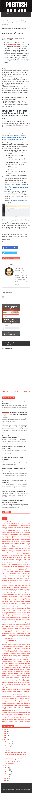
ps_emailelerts (27, 671)
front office (12, 598)
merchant (8, 635)
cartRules (13, 543)
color (29, 552)
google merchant (25, 601)
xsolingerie (19, 719)
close (29, 550)
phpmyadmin (13, 653)
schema (9, 685)
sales (5, 686)
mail (16, 630)
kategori (24, 619)
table (17, 702)
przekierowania (10, 671)
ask (25, 527)
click (26, 550)
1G (5, 522)
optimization (16, 646)
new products (27, 642)
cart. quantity (8, 543)
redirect (24, 677)
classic (24, 548)
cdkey (13, 546)
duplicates (25, 580)
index (13, 614)
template (4, 703)
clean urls (12, 550)
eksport (10, 582)
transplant (11, 708)
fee (12, 591)
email (14, 582)
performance (26, 651)
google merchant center (8, 603)
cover (14, 562)
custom (24, 564)
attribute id (4, 530)
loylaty (7, 629)
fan (29, 587)
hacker (13, 605)
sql (14, 696)
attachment (18, 529)
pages (14, 650)
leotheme (28, 624)
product (26, 663)
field (17, 591)
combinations (25, 554)
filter (8, 592)
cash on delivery (21, 543)
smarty (28, 691)
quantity (11, 39)
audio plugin (19, 530)
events (11, 584)
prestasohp (10, 661)
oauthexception (11, 644)
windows (28, 717)
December (8, 742)
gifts (29, 599)
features (8, 591)
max (18, 633)
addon (15, 523)
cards (28, 539)
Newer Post (5, 391)
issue (14, 617)
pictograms (23, 653)
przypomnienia (19, 671)
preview (25, 661)
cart (21, 541)
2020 (5, 737)
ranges (15, 677)
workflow (4, 719)
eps (26, 582)
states (3, 698)
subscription (5, 702)
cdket (9, 546)
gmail (3, 601)
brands (9, 539)
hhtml (29, 605)
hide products (8, 606)
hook (24, 608)
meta (3, 637)
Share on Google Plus (12, 258)
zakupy (16, 721)
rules (29, 684)
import (8, 614)
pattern (3, 651)
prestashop (7, 659)
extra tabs (27, 585)
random (7, 677)
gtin (10, 605)
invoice (8, 617)
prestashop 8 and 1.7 (21, 786)
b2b (14, 532)
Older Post (27, 391)
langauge (17, 622)
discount (10, 571)
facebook (10, 587)
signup (14, 691)
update (4, 710)
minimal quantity (20, 637)
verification (27, 712)
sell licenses (21, 685)
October (7, 746)
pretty (15, 661)
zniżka (14, 723)
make (3, 631)
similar (19, 691)
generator (4, 599)
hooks (28, 608)
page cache (10, 650)
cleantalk (18, 550)
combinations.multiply (18, 555)
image (28, 612)
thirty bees (24, 703)
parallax (18, 650)
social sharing (18, 693)
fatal (16, 589)
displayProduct (5, 576)
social (3, 693)
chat (7, 548)
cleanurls (22, 550)
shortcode (27, 689)
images (4, 614)
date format (26, 566)
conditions (18, 557)
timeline (9, 705)
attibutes (23, 529)
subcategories (20, 700)
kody (8, 621)
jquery (28, 617)
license (4, 626)
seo (7, 688)
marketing (28, 631)
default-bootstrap (15, 567)
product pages (26, 665)
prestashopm (5, 661)
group (20, 603)
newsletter (4, 644)
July (6, 765)
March (7, 770)
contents (27, 559)
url (12, 710)
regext (19, 678)
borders (25, 537)
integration (27, 615)
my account (17, 642)
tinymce (14, 705)
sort (25, 693)
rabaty (3, 677)
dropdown (11, 580)
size (22, 691)
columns (8, 554)
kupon (6, 622)
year (23, 719)
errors (3, 584)
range (11, 677)
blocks (9, 537)
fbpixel (25, 589)
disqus (14, 578)
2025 (5, 729)
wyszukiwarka (10, 719)
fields (19, 591)
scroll (12, 685)
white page (7, 717)
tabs (20, 702)
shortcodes (5, 691)
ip (10, 617)
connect (4, 559)
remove (15, 682)
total (3, 707)
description (9, 569)
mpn (29, 641)
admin (28, 523)
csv (9, 564)
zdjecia (9, 723)
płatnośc (15, 655)
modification (27, 638)
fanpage (13, 589)
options (21, 646)
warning (19, 716)
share (28, 687)
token (21, 705)
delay (25, 567)
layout (17, 624)
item (20, 617)
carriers (17, 541)
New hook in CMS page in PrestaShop (13, 491)
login (16, 628)
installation (15, 615)
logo (20, 628)
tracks (15, 707)
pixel (10, 655)
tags (24, 702)
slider (25, 691)
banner (16, 534)
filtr (21, 592)
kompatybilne (27, 621)
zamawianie (27, 721)
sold (23, 693)
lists (9, 628)
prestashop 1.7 (17, 659)
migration (7, 637)
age (17, 525)
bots (29, 537)
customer (8, 566)
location (12, 628)
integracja (21, 615)
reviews (4, 684)
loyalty (3, 630)
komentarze (20, 621)
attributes (11, 531)
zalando (21, 721)
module (12, 641)
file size (23, 591)
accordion (22, 522)
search (16, 686)
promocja (22, 669)
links (26, 626)
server (15, 687)
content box (20, 559)
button (17, 539)
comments (10, 557)
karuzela (10, 619)
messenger (27, 635)
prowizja (4, 671)
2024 (5, 731)
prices (10, 663)
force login (17, 594)
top (24, 705)
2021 (5, 735)
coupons (9, 562)
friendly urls (5, 598)
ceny (29, 546)
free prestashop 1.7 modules (16, 596)
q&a (16, 673)
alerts (23, 525)
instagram (4, 615)
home (14, 606)
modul (3, 641)
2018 (5, 776)
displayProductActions (25, 576)
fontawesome (5, 594)
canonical (21, 539)
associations (5, 529)
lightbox (13, 626)
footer (12, 594)
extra (16, 585)
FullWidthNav (18, 598)
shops (23, 689)
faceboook (25, 587)
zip (11, 723)
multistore (7, 643)
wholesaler (12, 717)
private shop (18, 663)
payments (14, 651)
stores (19, 698)
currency (19, 564)
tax (26, 702)
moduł (7, 641)
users (24, 710)
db (29, 566)
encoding (23, 582)
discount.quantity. (19, 571)
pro (22, 663)
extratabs (4, 587)
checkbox (11, 548)
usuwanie (28, 710)
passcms (22, 650)
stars (26, 696)
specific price (18, 694)
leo (20, 624)
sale (3, 686)
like (17, 626)
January (7, 774)
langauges (22, 622)
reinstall (11, 680)
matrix (14, 633)
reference (7, 679)
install (9, 615)
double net (20, 578)
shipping (15, 689)
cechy (21, 546)
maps (23, 631)
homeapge (20, 606)
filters (12, 592)
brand (6, 539)
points (28, 655)
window (23, 717)
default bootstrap (6, 567)
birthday (17, 536)
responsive (21, 682)
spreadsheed (5, 696)
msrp (3, 642)
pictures (4, 655)
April (6, 767)
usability (18, 710)
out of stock (21, 648)
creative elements (22, 562)
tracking (10, 707)
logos (23, 628)
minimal (12, 637)
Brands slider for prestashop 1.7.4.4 (15, 752)
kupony (10, 622)
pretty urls (19, 661)
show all (10, 691)
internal (3, 617)
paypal (19, 651)
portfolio (10, 657)
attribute (28, 529)
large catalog (12, 624)
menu (3, 635)
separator (11, 687)
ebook (3, 582)
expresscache (5, 585)
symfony (11, 701)
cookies (19, 561)
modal (11, 638)
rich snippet (15, 684)
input (26, 614)
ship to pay (5, 689)
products (5, 39)
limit (19, 626)
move (23, 641)
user (21, 710)
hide (3, 606)
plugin (19, 655)
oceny (16, 644)
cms (3, 552)
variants (14, 712)
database (20, 566)
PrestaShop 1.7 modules (14, 789)
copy (24, 561)
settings (24, 687)
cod (11, 552)
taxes (29, 701)
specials (12, 694)
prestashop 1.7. (26, 659)
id (22, 612)
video (3, 714)
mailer (24, 629)
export (28, 584)
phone (3, 653)
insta (29, 614)
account (27, 522)
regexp (16, 678)
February (8, 772)
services (20, 687)
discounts (27, 571)
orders (16, 648)
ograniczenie (23, 644)
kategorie (28, 619)
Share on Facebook (11, 248)
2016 (5, 780)
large (8, 624)
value (5, 712)
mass (3, 633)
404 (10, 522)
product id (4, 665)
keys (3, 621)
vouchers (4, 716)
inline (23, 614)
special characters (6, 694)
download (4, 580)
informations (18, 614)
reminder (10, 682)
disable (3, 571)
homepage (27, 606)
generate (28, 598)
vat (23, 712)
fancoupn (4, 589)
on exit (28, 644)
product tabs (5, 667)
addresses (24, 523)
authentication (26, 530)
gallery (24, 598)
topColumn (27, 705)
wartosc (23, 716)
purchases (10, 673)
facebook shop (18, 587)
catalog (19, 545)
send (25, 685)
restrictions (27, 682)
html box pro (24, 610)
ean (29, 580)
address (19, 523)
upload (8, 710)
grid (16, 603)
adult (14, 525)
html (3, 610)
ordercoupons (10, 648)
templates (9, 703)
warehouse (13, 716)
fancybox (8, 589)
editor (6, 582)
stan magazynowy (20, 696)
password (27, 650)
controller (4, 561)
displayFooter (5, 573)
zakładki (11, 721)
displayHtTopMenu (26, 573)
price (28, 661)
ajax (21, 525)
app (15, 527)
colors (3, 554)
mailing (28, 629)
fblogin (21, 589)
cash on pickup (11, 545)
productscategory (8, 669)
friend (28, 596)
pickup (18, 653)
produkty (16, 669)
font (29, 592)
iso (12, 617)
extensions (11, 585)
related (22, 680)
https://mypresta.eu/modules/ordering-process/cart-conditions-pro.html (14, 138)
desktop (25, 569)
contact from (14, 559)
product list (10, 665)
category (4, 546)
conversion (9, 561)
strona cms (24, 698)
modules (19, 641)
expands (23, 584)
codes (18, 552)
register (24, 679)
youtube (27, 719)
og (19, 644)
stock (7, 698)
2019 (5, 739)
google (7, 601)
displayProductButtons (7, 578)
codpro (26, 552)
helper (25, 605)
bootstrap (20, 537)
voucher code (27, 714)
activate (3, 523)
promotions (27, 669)
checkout (16, 548)
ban (8, 534)
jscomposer (4, 619)
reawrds (19, 677)
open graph (9, 646)
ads (7, 525)
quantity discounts (11, 675)
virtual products (8, 714)
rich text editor (22, 684)
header (17, 605)
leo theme (23, 624)
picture (28, 653)
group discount (26, 603)
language (27, 623)
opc (5, 646)
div (17, 578)
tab (14, 702)
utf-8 (3, 712)
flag (24, 592)
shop (19, 689)
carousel (4, 541)
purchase (4, 673)
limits (22, 626)
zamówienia (4, 723)
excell (18, 584)
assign (28, 527)
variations (19, 712)
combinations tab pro (7, 555)
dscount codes (18, 580)
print (13, 663)
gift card (19, 599)
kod (5, 621)
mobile (7, 638)
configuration (26, 557)
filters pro (16, 592)
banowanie (25, 534)
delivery (4, 569)
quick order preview (22, 675)
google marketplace (15, 601)
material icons (8, 633)
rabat (29, 675)
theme (18, 703)
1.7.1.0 (3, 522)
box (3, 539)
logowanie (27, 628)
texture (13, 703)
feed (14, 591)
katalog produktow (16, 619)
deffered (22, 567)
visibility (15, 714)
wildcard (18, 717)
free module (5, 596)
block (21, 536)
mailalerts (20, 629)
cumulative (14, 564)
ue (18, 709)
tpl (5, 707)
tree (16, 709)
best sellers (7, 536)
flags (26, 592)
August (7, 750)
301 (7, 522)
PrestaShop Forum (25, 789)
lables (13, 622)
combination (16, 554)
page (5, 650)
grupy (7, 605)
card (25, 539)
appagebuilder (20, 527)
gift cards (25, 599)
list (28, 626)
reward (9, 684)
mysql (21, 642)
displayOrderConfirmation (24, 575)
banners (20, 534)
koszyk (3, 622)
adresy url (4, 525)
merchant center (15, 635)
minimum (27, 637)
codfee (22, 552)
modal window (17, 638)
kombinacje (13, 621)
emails (18, 582)
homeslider (19, 608)
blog (13, 537)
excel (15, 584)
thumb (28, 703)
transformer (20, 707)
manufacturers (17, 631)
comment (4, 557)
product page (18, 665)
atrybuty (12, 529)
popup (4, 657)
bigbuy (13, 536)
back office (19, 532)
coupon (4, 562)
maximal (21, 633)
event (7, 584)
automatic (4, 532)
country (28, 561)
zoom (17, 723)
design (21, 569)
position (16, 657)
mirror (3, 638)
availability (9, 532)
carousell (8, 541)
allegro (5, 527)
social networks (9, 693)
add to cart (9, 523)
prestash (28, 657)
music (12, 642)
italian (17, 617)
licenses (8, 626)
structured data (9, 700)
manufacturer (8, 631)
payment (8, 651)
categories (26, 545)
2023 (5, 733)
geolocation (10, 599)
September (8, 748)
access (12, 522)
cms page (7, 552)
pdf (22, 651)
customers (14, 566)
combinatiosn (27, 555)
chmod (20, 548)
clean (7, 550)
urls (14, 710)
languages (4, 624)
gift (15, 599)
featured (4, 591)
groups (4, 605)
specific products (26, 694)
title (19, 705)
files (26, 591)
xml (15, 719)
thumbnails (4, 705)
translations (5, 709)
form (22, 594)
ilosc (25, 612)
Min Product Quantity (14, 45)
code (14, 552)
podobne (24, 655)
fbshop (28, 589)
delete (29, 567)
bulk (13, 539)
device (28, 569)
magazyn (12, 629)
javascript (24, 617)
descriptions (15, 569)
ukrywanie (22, 708)
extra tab (21, 585)
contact (9, 559)
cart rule (25, 541)
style (15, 700)
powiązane (22, 657)
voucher (20, 714)
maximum (27, 633)
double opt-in (27, 578)
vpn (9, 716)
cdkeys (17, 546)
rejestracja (16, 680)
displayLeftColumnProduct (8, 575)
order (25, 646)
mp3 (27, 641)
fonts (9, 594)
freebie (25, 596)
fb (18, 589)
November (8, 744)
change (4, 548)
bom (16, 537)
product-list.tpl (12, 667)
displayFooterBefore (15, 573)
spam (28, 693)
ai (18, 525)
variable (10, 712)
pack (3, 650)
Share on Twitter (11, 253)
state (29, 696)
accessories (17, 522)
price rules (5, 663)
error (29, 582)
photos (7, 653)
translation (27, 707)
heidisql (21, 605)
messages (21, 635)
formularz (25, 594)
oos (2, 646)
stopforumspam (13, 698)
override (27, 648)
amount (10, 527)
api (13, 527)
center (25, 546)
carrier (13, 541)
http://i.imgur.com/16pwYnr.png (9, 612)
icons (19, 612)
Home (16, 391)
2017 (5, 778)
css (6, 564)
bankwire (12, 534)
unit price (27, 708)
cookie (14, 561)
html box (11, 610)
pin (8, 655)
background (27, 532)
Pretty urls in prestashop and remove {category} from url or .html (18, 414)
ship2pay (10, 689)
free (29, 594)
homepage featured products (9, 608)
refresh (12, 678)
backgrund (4, 534)
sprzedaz (10, 696)
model (22, 638)
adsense (11, 525)
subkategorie (27, 700)
